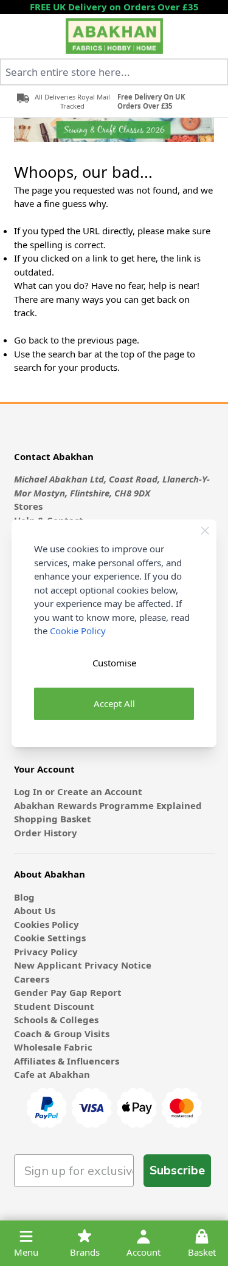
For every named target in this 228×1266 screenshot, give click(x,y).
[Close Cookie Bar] (205, 531)
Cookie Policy (78, 631)
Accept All (114, 703)
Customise (114, 663)
